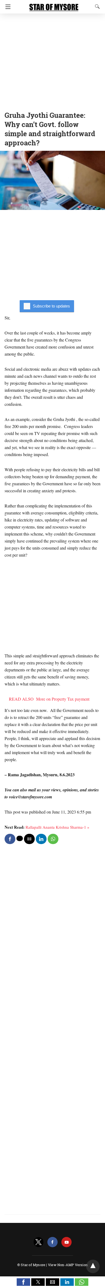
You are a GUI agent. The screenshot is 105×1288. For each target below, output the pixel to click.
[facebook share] (10, 839)
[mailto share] (29, 839)
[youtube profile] (66, 1242)
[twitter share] (19, 838)
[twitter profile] (38, 1242)
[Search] (96, 6)
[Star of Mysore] (53, 5)
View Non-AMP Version (68, 1264)
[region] (52, 61)
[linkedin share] (41, 839)
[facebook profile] (52, 1242)
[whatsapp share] (53, 839)
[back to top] (93, 1266)
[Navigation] (6, 7)
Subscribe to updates (51, 306)
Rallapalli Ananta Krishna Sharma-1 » (57, 827)
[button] (23, 1282)
